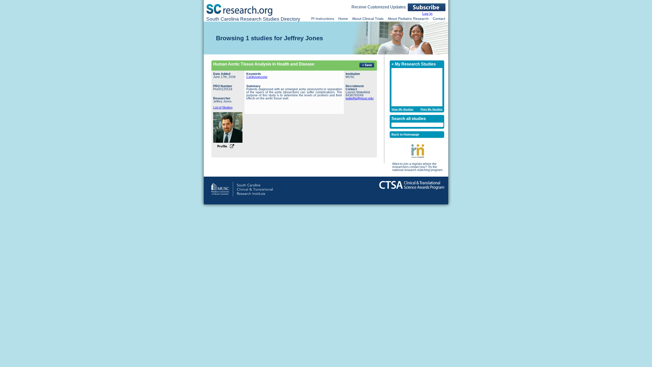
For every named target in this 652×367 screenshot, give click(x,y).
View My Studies (402, 109)
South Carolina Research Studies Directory (253, 19)
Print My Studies (431, 109)
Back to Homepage (405, 134)
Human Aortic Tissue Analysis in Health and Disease (263, 64)
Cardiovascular (256, 77)
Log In (427, 13)
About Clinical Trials (368, 19)
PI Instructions (322, 19)
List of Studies (223, 107)
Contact (439, 19)
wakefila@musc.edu (360, 98)
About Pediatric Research (408, 19)
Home (343, 19)
